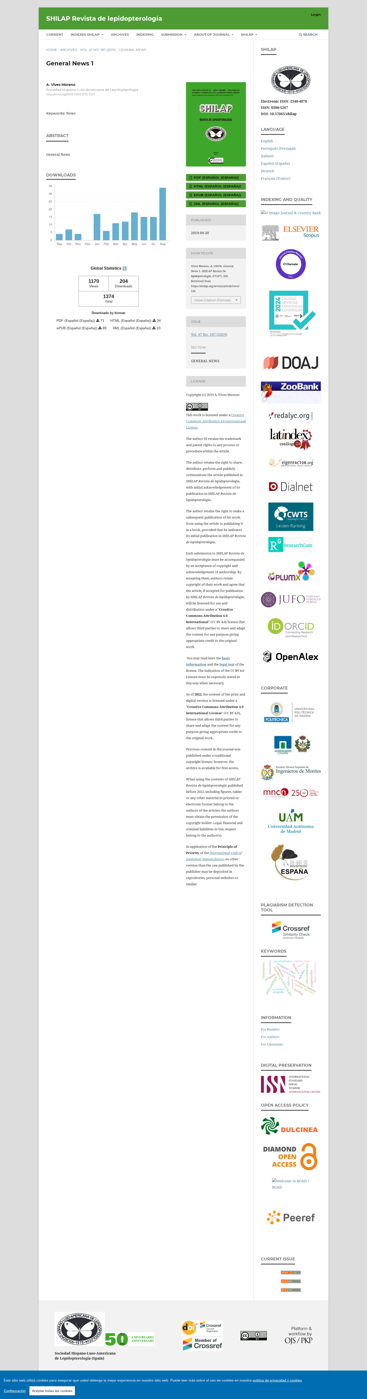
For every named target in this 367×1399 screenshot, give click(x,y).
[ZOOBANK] (291, 391)
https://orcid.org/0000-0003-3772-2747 (70, 94)
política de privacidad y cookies (277, 1380)
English (267, 141)
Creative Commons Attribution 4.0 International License (216, 421)
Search (310, 34)
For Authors (270, 1037)
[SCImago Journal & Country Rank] (291, 211)
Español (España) (275, 163)
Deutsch (267, 171)
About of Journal (212, 34)
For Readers (270, 1029)
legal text (226, 664)
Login (316, 14)
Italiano (267, 156)
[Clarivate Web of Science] (291, 263)
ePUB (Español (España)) (217, 195)
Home (51, 50)
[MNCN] (291, 792)
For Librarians (272, 1044)
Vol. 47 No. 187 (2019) (98, 50)
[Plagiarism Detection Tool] (291, 928)
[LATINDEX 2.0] (291, 438)
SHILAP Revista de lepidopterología (104, 18)
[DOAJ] (291, 362)
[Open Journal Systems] (298, 1343)
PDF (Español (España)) (216, 177)
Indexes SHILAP (86, 34)
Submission (172, 34)
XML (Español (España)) (216, 204)
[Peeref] (291, 1216)
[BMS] (291, 861)
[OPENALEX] (291, 655)
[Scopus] (291, 231)
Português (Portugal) (278, 148)
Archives (120, 34)
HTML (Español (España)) (217, 186)
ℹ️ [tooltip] (124, 268)
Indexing (145, 34)
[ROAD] (291, 1184)
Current (54, 34)
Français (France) (275, 178)
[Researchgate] (291, 543)
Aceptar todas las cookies (52, 1391)
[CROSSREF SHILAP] (202, 1349)
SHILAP (248, 34)
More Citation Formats (212, 300)
